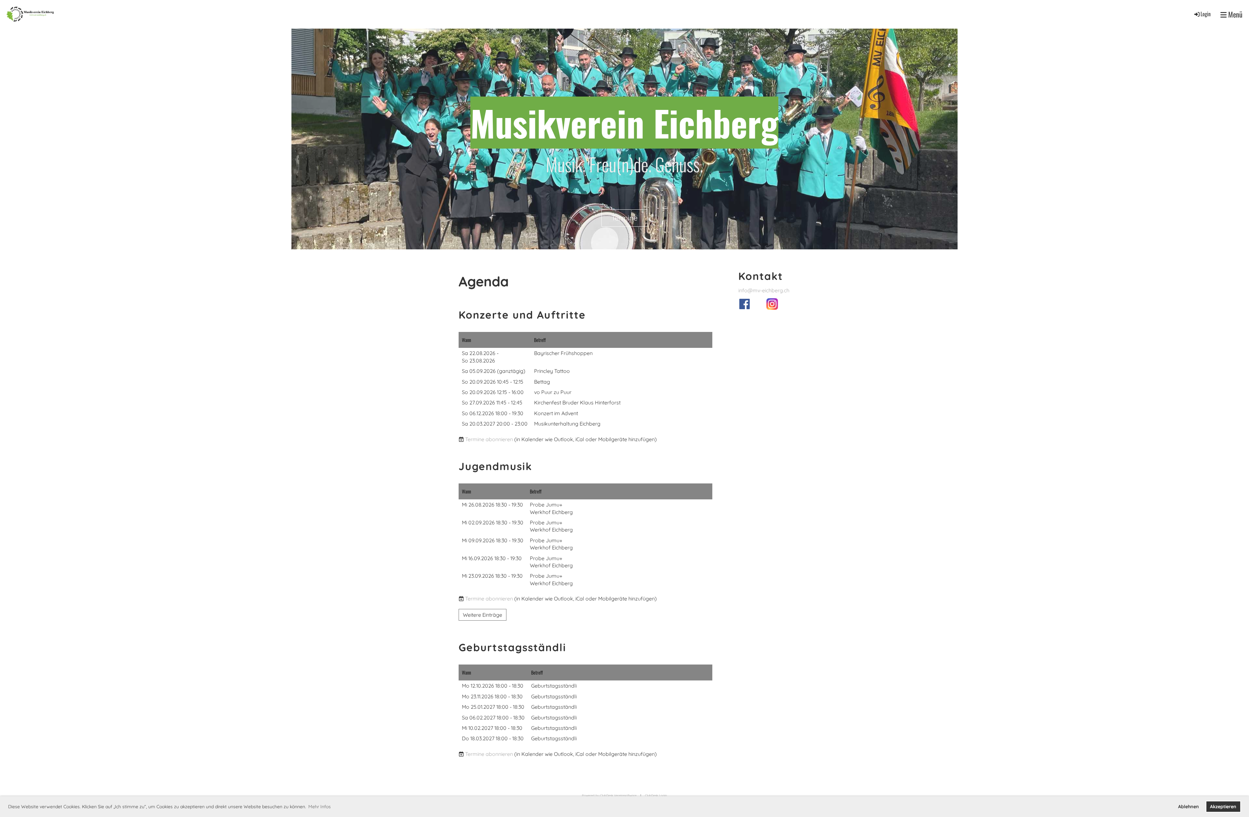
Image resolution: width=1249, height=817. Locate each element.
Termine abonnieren (489, 439)
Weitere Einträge (482, 615)
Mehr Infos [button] (319, 807)
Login (1206, 14)
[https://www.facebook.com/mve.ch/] (744, 307)
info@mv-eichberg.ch (763, 290)
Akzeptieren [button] (1223, 807)
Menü (1234, 14)
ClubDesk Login (656, 795)
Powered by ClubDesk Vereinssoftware (609, 795)
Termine (624, 217)
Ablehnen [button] (1188, 807)
